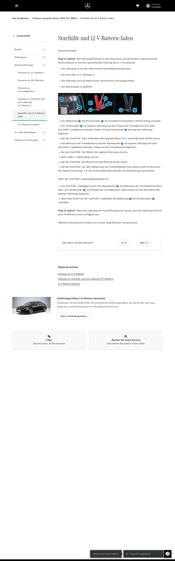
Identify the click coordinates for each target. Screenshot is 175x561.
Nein (142, 242)
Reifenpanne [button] (20, 57)
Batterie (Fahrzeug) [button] (23, 65)
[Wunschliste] (137, 6)
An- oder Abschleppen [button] (25, 132)
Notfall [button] (17, 49)
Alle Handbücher (20, 18)
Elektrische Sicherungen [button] (26, 140)
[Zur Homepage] (87, 6)
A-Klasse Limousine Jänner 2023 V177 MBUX (54, 18)
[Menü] (16, 5)
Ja (122, 242)
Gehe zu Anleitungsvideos (73, 316)
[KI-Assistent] (167, 554)
